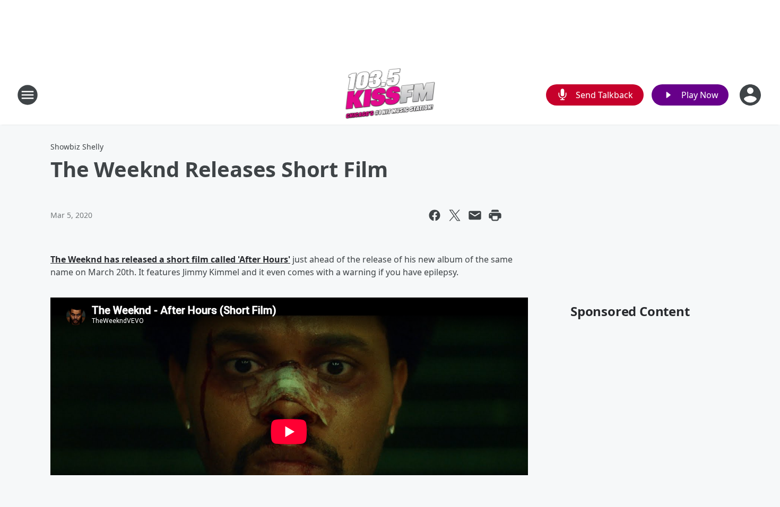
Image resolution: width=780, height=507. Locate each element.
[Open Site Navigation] (27, 95)
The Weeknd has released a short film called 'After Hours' (170, 259)
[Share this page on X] (454, 215)
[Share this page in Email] (474, 215)
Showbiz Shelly (76, 147)
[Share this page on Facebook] (434, 215)
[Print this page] (495, 215)
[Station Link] (390, 95)
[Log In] (751, 95)
